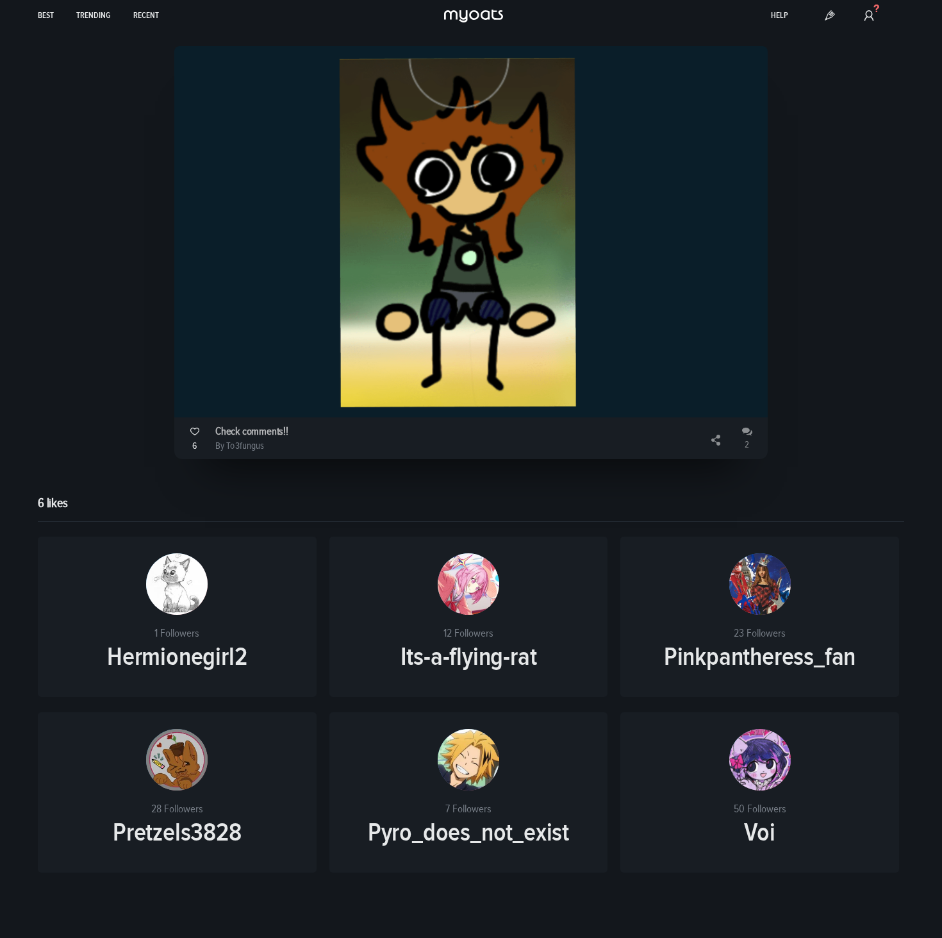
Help (779, 16)
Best (46, 16)
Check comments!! (251, 431)
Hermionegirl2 (177, 657)
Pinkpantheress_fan (759, 657)
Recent (146, 16)
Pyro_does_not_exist (468, 833)
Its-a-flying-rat (469, 657)
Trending (93, 16)
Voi (759, 833)
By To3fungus (239, 446)
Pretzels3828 (177, 833)
